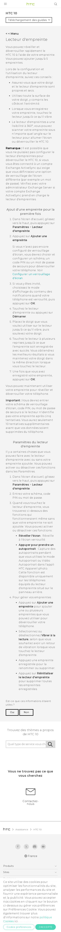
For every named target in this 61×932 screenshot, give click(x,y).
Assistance (21, 829)
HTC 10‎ (37, 829)
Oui (12, 712)
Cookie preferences (19, 927)
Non (26, 712)
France (32, 856)
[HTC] (30, 4)
